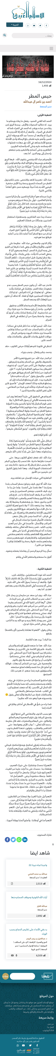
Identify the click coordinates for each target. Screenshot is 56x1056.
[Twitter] (13, 839)
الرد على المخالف (21, 942)
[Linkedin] (24, 839)
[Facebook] (7, 839)
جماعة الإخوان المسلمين (29, 945)
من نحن (50, 1024)
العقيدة (44, 877)
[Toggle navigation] (51, 48)
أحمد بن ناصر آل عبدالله (37, 101)
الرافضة (32, 942)
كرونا (33, 949)
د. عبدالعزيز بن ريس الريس (36, 938)
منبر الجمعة (46, 106)
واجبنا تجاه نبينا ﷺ (38, 865)
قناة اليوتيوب (48, 1030)
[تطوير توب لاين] (28, 1050)
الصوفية (44, 945)
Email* (22, 975)
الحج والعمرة (42, 942)
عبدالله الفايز (42, 906)
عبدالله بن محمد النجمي (37, 873)
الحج (38, 949)
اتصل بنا (50, 1027)
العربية (15, 24)
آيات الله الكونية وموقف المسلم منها (29, 897)
